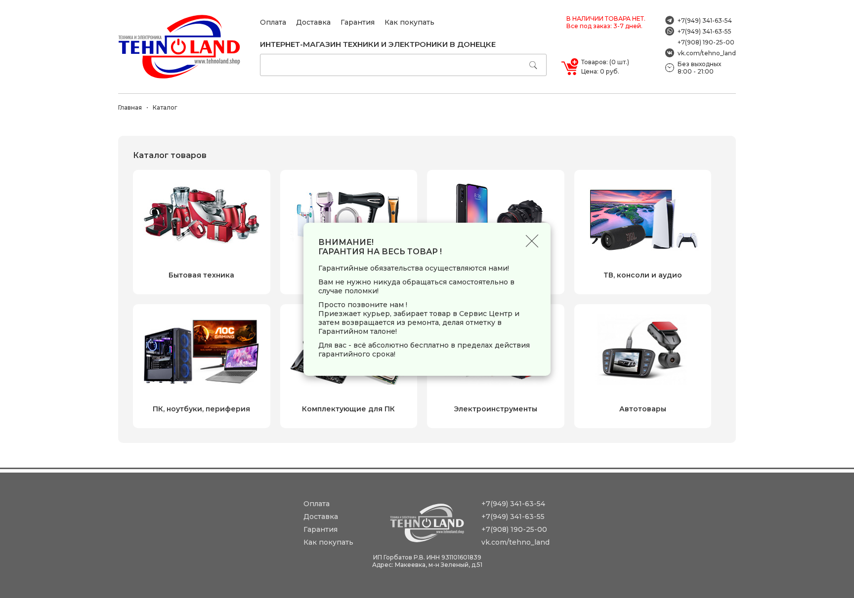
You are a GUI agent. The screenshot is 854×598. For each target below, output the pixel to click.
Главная (130, 107)
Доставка (313, 22)
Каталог (165, 107)
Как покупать (409, 22)
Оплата (273, 22)
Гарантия (358, 22)
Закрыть (532, 241)
